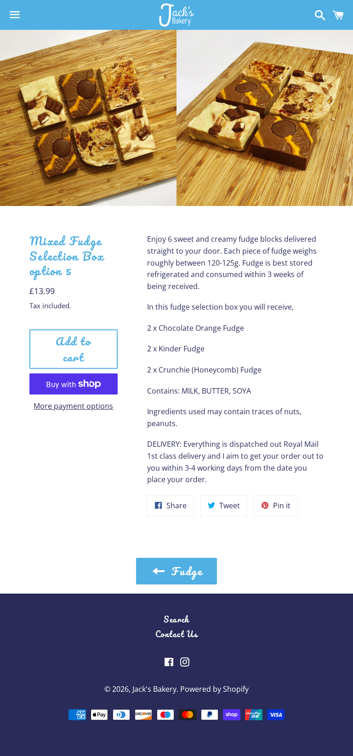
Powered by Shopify (214, 689)
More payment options (73, 406)
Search (176, 619)
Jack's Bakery (154, 689)
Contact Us (176, 634)
